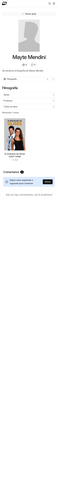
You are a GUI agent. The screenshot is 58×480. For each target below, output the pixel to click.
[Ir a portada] (4, 3)
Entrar (47, 182)
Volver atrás (30, 14)
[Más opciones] (53, 79)
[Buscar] (49, 3)
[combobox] (26, 79)
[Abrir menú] (54, 3)
